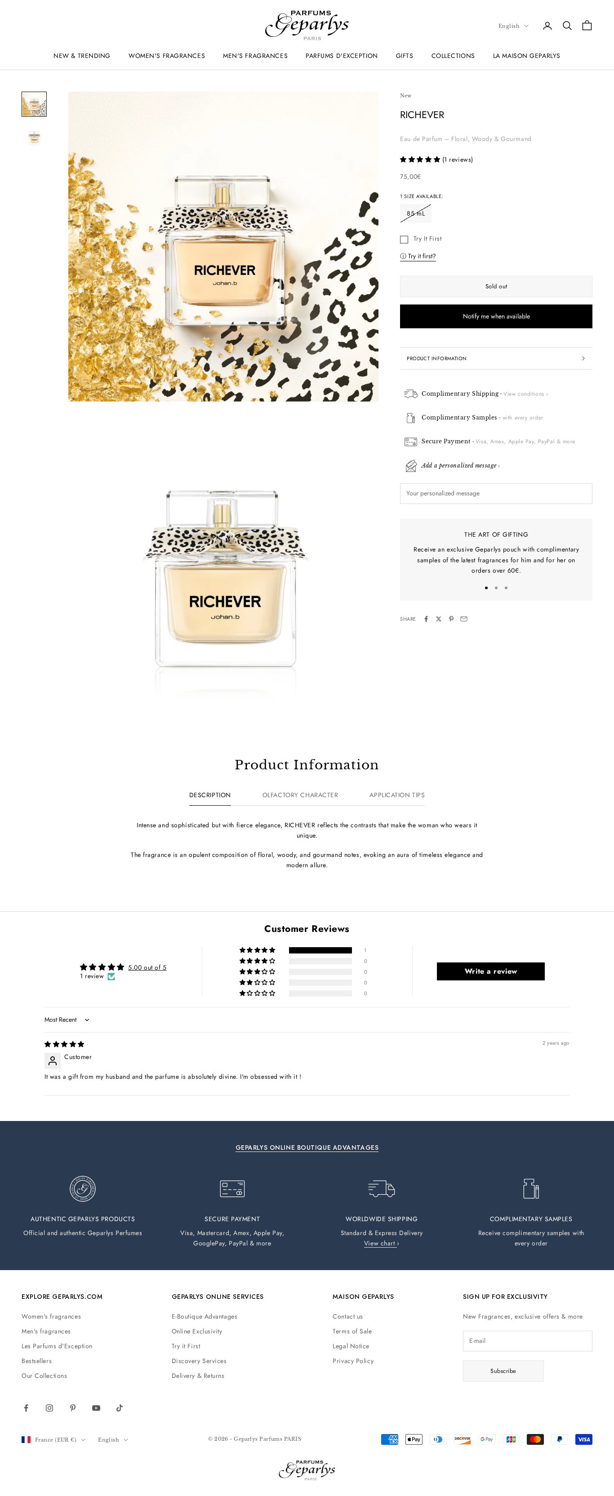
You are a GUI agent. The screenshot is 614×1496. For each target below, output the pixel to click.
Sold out (496, 286)
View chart (380, 1243)
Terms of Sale (352, 1331)
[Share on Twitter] (438, 618)
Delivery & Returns (198, 1375)
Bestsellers (37, 1360)
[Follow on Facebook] (26, 1407)
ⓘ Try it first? (418, 256)
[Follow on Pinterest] (72, 1407)
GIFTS (405, 55)
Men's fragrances (46, 1331)
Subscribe (503, 1371)
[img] (64, 1044)
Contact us (348, 1316)
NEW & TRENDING (82, 55)
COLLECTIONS (453, 55)
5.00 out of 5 (147, 967)
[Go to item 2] (34, 136)
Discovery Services (199, 1360)
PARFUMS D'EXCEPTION (342, 55)
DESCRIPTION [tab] (210, 794)
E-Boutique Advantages (205, 1316)
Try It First (428, 238)
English (509, 26)
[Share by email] (463, 618)
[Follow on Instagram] (49, 1407)
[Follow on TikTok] (119, 1407)
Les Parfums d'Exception (57, 1346)
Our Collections (44, 1375)
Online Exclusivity (197, 1331)
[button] (421, 159)
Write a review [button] (491, 971)
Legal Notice (351, 1346)
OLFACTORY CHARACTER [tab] (300, 794)
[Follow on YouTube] (96, 1407)
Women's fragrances (51, 1316)
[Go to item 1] (34, 104)
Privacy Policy (353, 1360)
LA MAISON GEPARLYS (527, 55)
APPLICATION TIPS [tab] (397, 794)
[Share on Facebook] (426, 618)
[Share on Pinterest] (451, 618)
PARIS (292, 1439)
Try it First (186, 1346)
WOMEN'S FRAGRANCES (167, 55)
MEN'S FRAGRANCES (255, 55)
